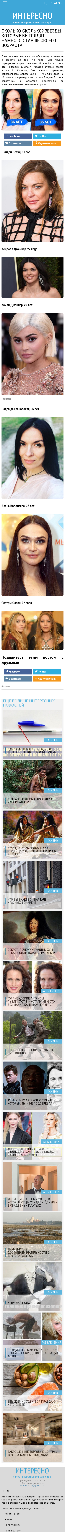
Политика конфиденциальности (23, 1508)
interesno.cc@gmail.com (32, 1485)
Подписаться (52, 2)
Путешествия (13, 1530)
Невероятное (13, 1525)
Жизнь (9, 1519)
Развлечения (12, 1514)
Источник (6, 686)
